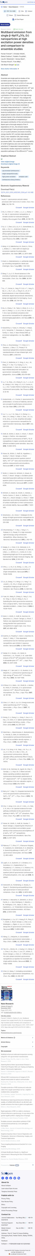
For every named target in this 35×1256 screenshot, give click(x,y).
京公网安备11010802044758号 (18, 1254)
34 (2, 769)
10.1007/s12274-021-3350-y (13, 1012)
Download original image (9, 164)
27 (2, 653)
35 (2, 791)
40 (2, 885)
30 (2, 702)
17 (1, 473)
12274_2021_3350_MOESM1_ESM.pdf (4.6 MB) (17, 192)
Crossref (19, 207)
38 (2, 845)
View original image (7, 162)
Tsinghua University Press (9, 1191)
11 (1, 362)
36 (2, 806)
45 (2, 971)
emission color (23, 176)
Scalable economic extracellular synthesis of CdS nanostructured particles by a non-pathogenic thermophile (16, 1124)
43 (2, 937)
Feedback (4, 1241)
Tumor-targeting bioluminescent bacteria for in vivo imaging (16, 1145)
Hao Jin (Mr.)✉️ (20, 1228)
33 (2, 749)
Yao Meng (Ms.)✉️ (21, 1217)
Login (28, 2)
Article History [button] (5, 1042)
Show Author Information (9, 69)
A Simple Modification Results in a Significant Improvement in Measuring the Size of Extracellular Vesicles (16, 1154)
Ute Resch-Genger (7, 65)
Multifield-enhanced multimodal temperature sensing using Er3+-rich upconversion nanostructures (16, 1055)
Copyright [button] (4, 1046)
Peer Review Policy (7, 1201)
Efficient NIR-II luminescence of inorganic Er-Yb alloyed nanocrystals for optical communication (15, 1078)
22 (2, 567)
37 (2, 823)
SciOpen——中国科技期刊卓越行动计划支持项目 (15, 1244)
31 (1, 717)
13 (1, 399)
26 (2, 636)
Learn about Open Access (9, 1188)
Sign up (33, 2)
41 (1, 900)
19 (1, 515)
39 (2, 863)
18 (1, 493)
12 (1, 382)
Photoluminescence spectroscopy (11, 1033)
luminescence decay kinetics (11, 179)
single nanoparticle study (10, 173)
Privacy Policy (5, 1198)
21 (1, 547)
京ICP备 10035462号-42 (17, 1252)
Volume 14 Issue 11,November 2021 (7, 1007)
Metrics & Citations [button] (7, 1037)
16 (1, 453)
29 (2, 685)
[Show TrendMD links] (33, 1165)
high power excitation (8, 176)
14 (1, 414)
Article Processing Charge (9, 1210)
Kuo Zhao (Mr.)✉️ (21, 1223)
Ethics (3, 1204)
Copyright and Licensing (8, 1207)
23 (2, 582)
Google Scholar (28, 207)
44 (2, 949)
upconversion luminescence (10, 170)
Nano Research (13, 7)
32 (2, 732)
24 (2, 596)
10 (1, 345)
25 (2, 616)
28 (2, 670)
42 (2, 919)
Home (5, 7)
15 (1, 434)
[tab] (17, 1037)
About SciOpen (6, 1185)
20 (2, 530)
